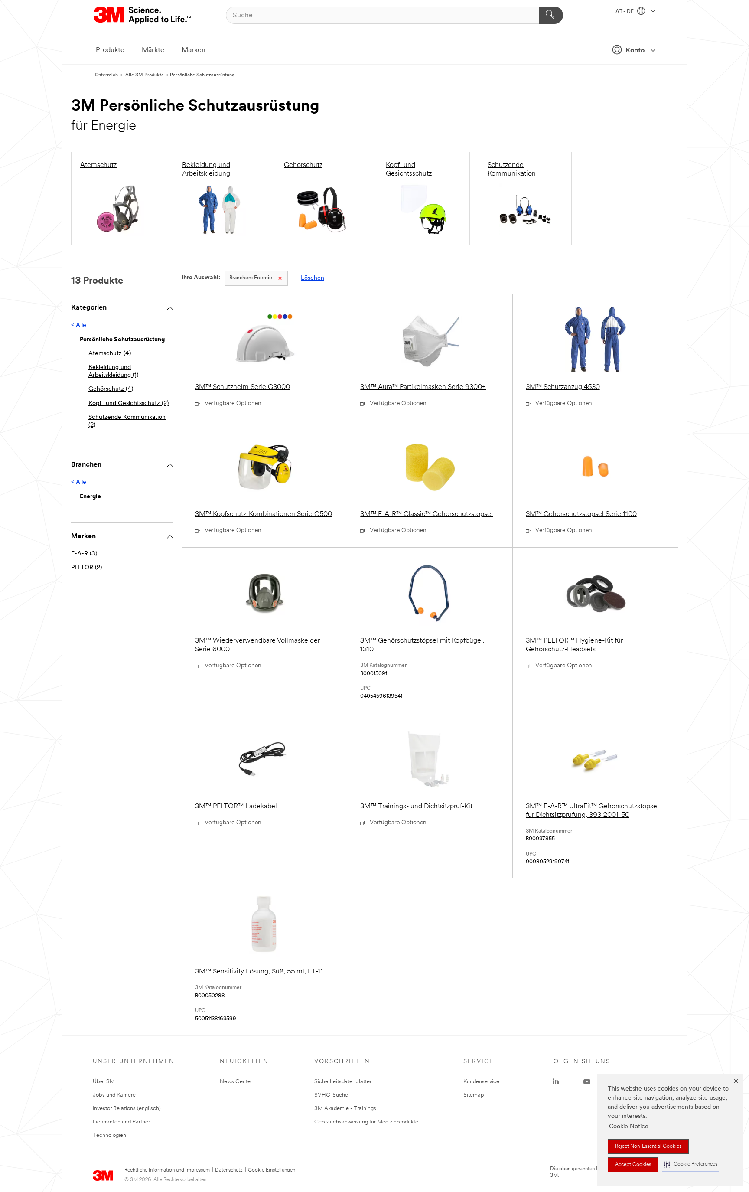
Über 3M (104, 1081)
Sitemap (473, 1095)
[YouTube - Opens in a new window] (586, 1081)
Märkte (153, 50)
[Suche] (551, 15)
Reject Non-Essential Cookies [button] (648, 1146)
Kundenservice (481, 1081)
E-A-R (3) (84, 554)
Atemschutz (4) (109, 353)
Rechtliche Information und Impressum (167, 1170)
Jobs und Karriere (114, 1095)
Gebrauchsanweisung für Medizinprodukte (366, 1122)
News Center (236, 1081)
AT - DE (625, 11)
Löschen (312, 278)
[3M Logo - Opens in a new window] (143, 15)
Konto (635, 50)
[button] (690, 1164)
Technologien (109, 1135)
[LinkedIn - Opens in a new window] (555, 1081)
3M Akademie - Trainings (345, 1108)
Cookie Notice (628, 1126)
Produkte (110, 50)
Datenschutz (229, 1170)
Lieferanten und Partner (121, 1122)
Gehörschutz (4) (110, 389)
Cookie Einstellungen (271, 1170)
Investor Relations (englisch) (127, 1108)
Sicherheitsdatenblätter (342, 1081)
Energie (250, 278)
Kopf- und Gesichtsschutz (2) (128, 403)
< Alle (78, 325)
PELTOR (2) (86, 568)
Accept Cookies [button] (633, 1164)
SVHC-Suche (331, 1095)
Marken (193, 50)
